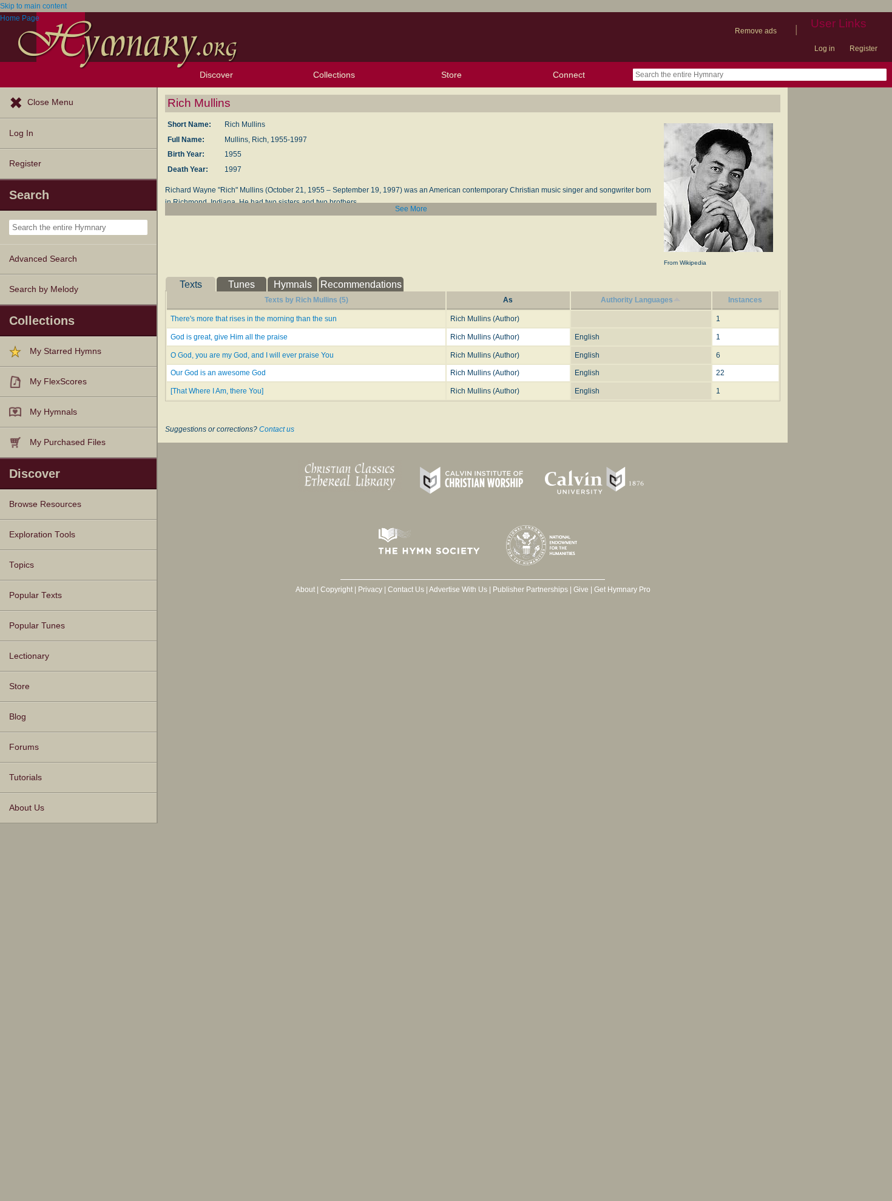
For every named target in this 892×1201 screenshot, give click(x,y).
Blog (17, 716)
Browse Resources (45, 504)
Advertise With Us (458, 589)
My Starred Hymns (65, 351)
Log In (21, 133)
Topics (21, 565)
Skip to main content (33, 6)
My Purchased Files (68, 442)
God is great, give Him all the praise (229, 337)
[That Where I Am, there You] (217, 391)
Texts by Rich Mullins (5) (306, 300)
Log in (824, 48)
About (305, 589)
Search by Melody (43, 289)
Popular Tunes (37, 625)
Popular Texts (35, 595)
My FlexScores (58, 381)
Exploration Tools (42, 534)
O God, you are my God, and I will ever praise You (252, 355)
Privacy (370, 589)
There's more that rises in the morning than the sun (254, 319)
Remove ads (756, 31)
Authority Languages (637, 300)
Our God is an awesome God (218, 373)
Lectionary (29, 656)
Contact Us (406, 589)
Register (863, 48)
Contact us (276, 429)
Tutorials (25, 777)
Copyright (336, 589)
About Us (26, 807)
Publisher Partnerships (530, 589)
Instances (745, 300)
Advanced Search (43, 259)
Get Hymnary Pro (622, 589)
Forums (24, 747)
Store (451, 75)
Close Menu (50, 102)
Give (581, 589)
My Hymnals (53, 412)
